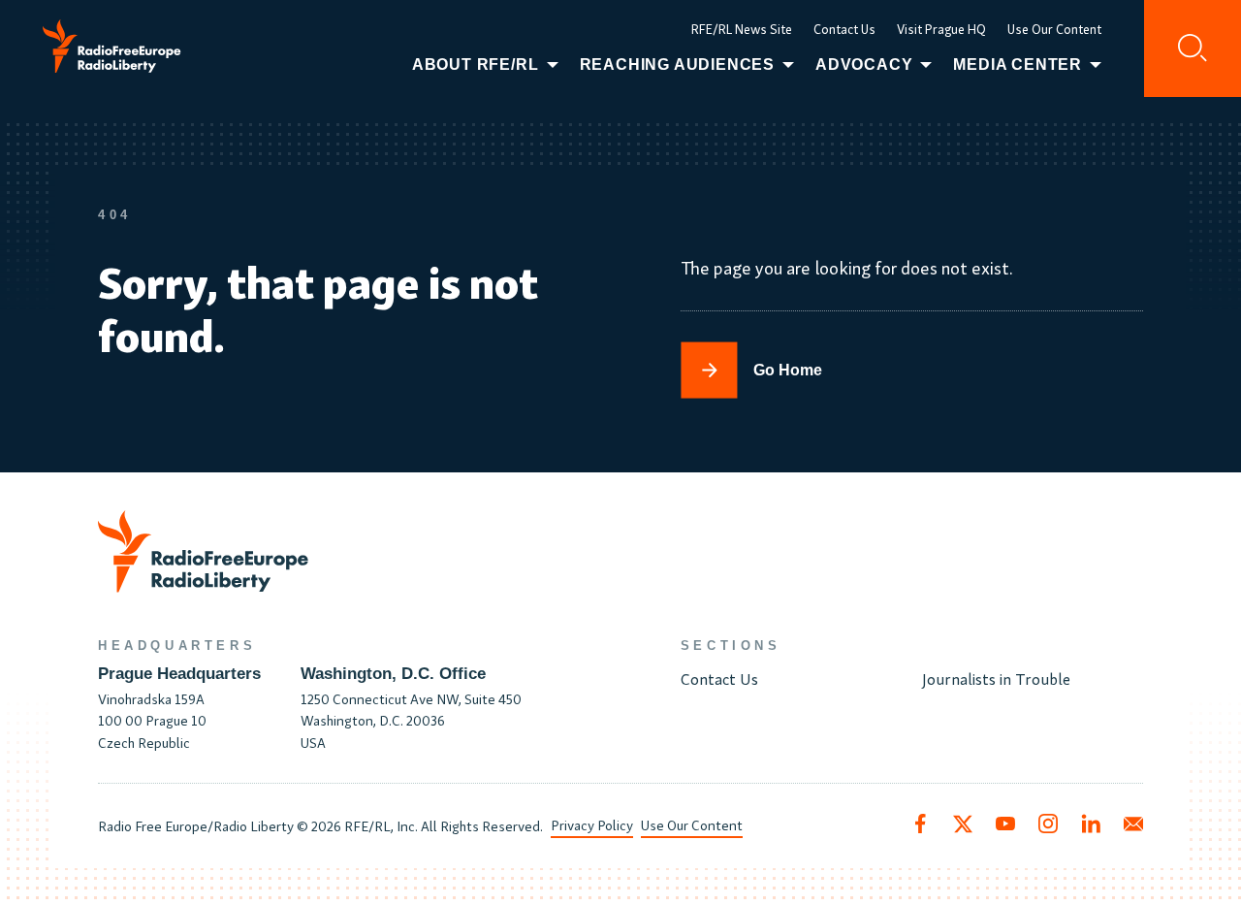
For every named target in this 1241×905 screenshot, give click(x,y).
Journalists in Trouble (996, 677)
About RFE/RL (475, 64)
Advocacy (863, 64)
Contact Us (844, 28)
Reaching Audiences (677, 64)
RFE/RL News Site (741, 28)
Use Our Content (1054, 28)
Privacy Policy (592, 824)
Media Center (1017, 64)
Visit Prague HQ (941, 28)
